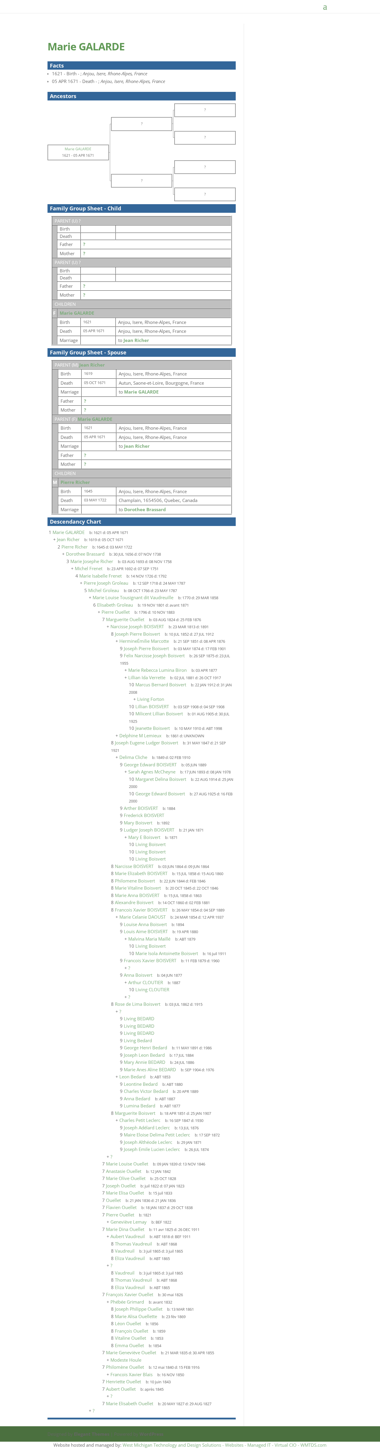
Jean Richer (92, 365)
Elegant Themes (91, 1434)
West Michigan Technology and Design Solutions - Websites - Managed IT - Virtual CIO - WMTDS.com (225, 1445)
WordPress (151, 1434)
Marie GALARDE (77, 313)
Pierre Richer (75, 482)
